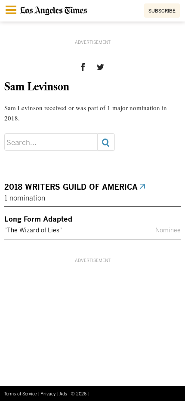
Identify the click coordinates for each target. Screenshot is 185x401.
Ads (63, 393)
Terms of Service (20, 393)
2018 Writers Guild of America (71, 186)
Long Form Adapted (38, 218)
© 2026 (78, 393)
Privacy (48, 393)
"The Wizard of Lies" (33, 230)
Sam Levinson (36, 86)
